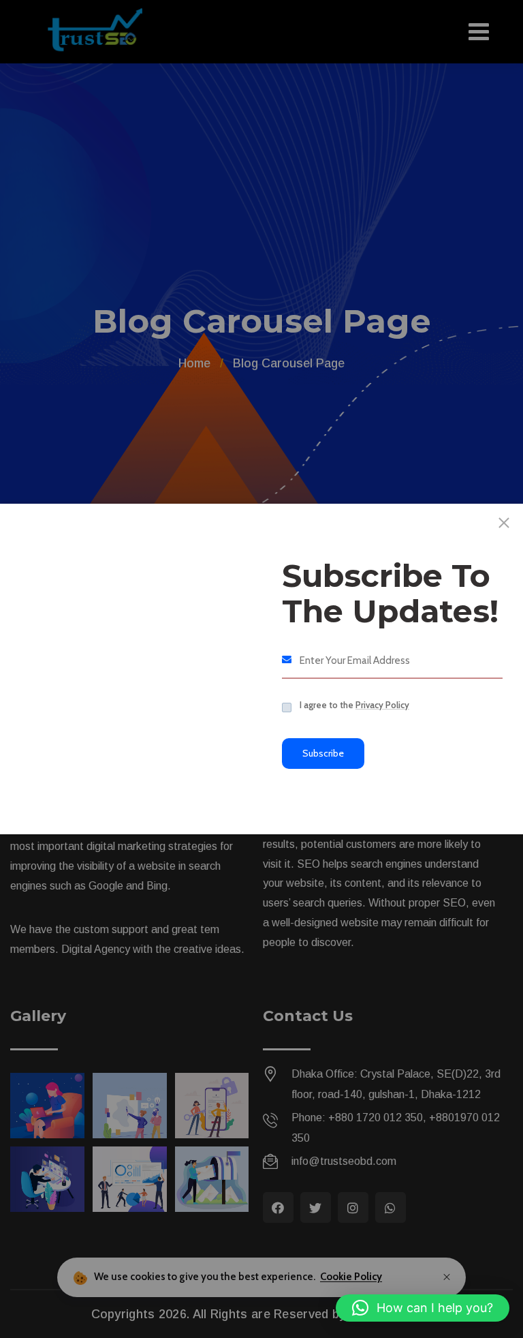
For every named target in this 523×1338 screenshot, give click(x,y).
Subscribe (323, 753)
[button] (422, 1308)
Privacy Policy (382, 704)
